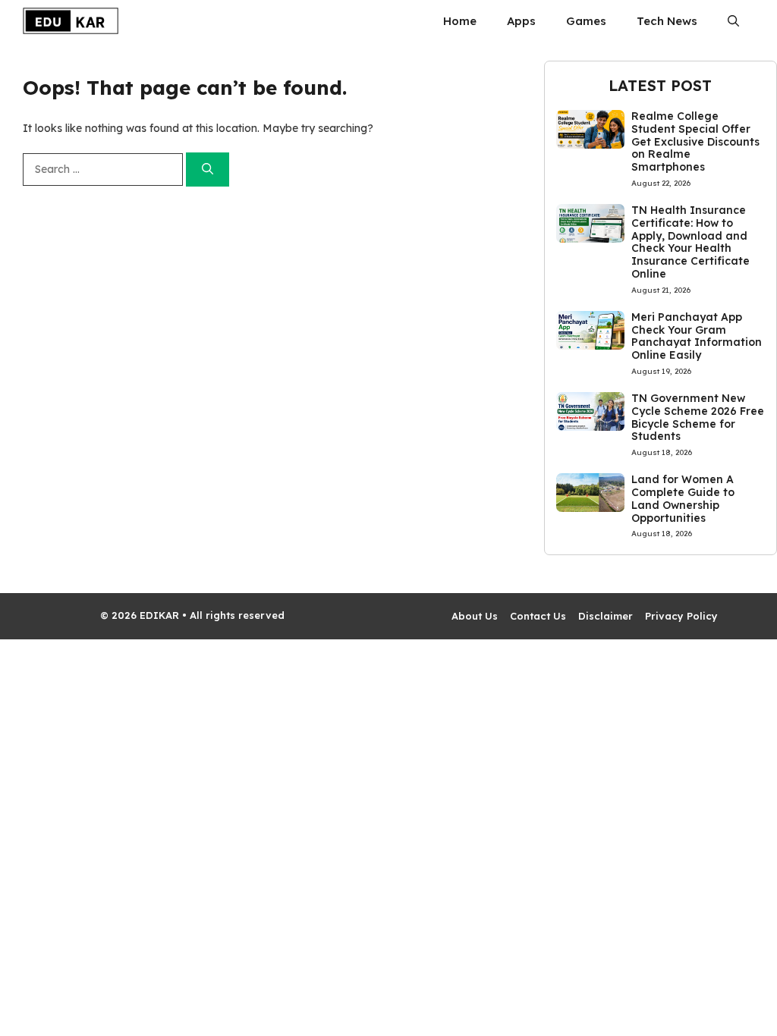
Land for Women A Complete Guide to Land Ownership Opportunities (683, 498)
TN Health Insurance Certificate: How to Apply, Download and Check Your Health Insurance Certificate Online (690, 242)
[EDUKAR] (70, 21)
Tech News (667, 21)
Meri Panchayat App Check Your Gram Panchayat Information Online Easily (696, 336)
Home (460, 21)
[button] (733, 21)
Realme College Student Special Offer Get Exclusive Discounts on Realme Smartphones (695, 141)
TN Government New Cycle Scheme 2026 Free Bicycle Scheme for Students (697, 417)
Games (586, 21)
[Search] (207, 169)
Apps (521, 21)
